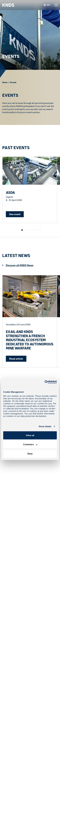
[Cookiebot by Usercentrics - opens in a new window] (44, 382)
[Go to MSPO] (25, 230)
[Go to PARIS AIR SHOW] (33, 230)
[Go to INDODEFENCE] (40, 230)
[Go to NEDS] (36, 230)
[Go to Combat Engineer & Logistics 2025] (29, 230)
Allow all (30, 435)
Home (5, 82)
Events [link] (13, 82)
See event (14, 214)
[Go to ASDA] (22, 230)
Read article (16, 358)
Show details (45, 426)
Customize (28, 444)
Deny (30, 453)
